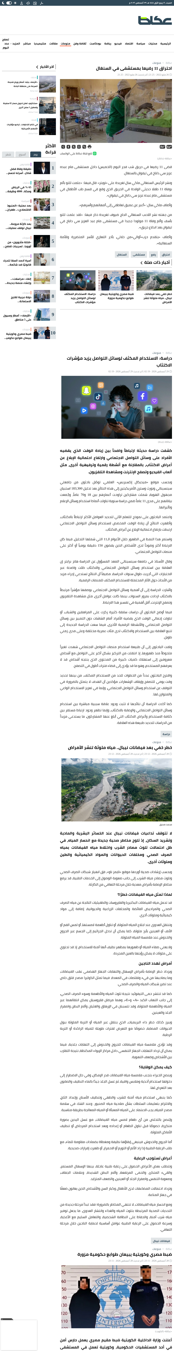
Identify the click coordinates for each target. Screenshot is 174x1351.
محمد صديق (165, 824)
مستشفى (139, 254)
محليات (152, 43)
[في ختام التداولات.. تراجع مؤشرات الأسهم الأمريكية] (47, 126)
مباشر (27, 43)
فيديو (118, 43)
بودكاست (95, 43)
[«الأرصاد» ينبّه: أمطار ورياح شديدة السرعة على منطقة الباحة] (47, 84)
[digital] (41, 3)
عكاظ (167, 63)
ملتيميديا (40, 43)
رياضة (107, 43)
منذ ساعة (34, 90)
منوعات (65, 43)
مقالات (53, 43)
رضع (153, 254)
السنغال (122, 254)
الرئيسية (165, 43)
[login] (21, 3)
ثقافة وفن (79, 43)
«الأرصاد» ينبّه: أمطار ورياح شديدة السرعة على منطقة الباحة (23, 84)
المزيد (16, 43)
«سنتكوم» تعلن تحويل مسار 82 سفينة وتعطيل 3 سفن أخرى (20, 105)
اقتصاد (129, 43)
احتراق (166, 254)
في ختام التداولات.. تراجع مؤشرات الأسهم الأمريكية (22, 126)
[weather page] (28, 3)
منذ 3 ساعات (33, 112)
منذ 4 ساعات (33, 133)
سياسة (140, 43)
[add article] (35, 3)
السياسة (33, 98)
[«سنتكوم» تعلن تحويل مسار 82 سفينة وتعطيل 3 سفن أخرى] (47, 105)
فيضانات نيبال (161, 1240)
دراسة (166, 734)
